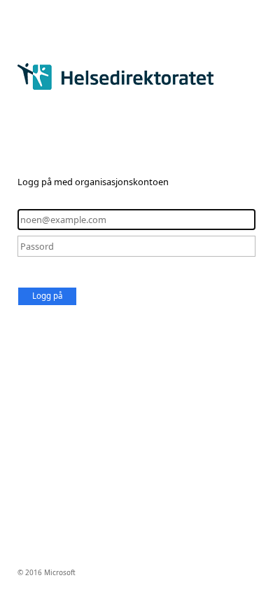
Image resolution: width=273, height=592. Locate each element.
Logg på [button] (47, 295)
